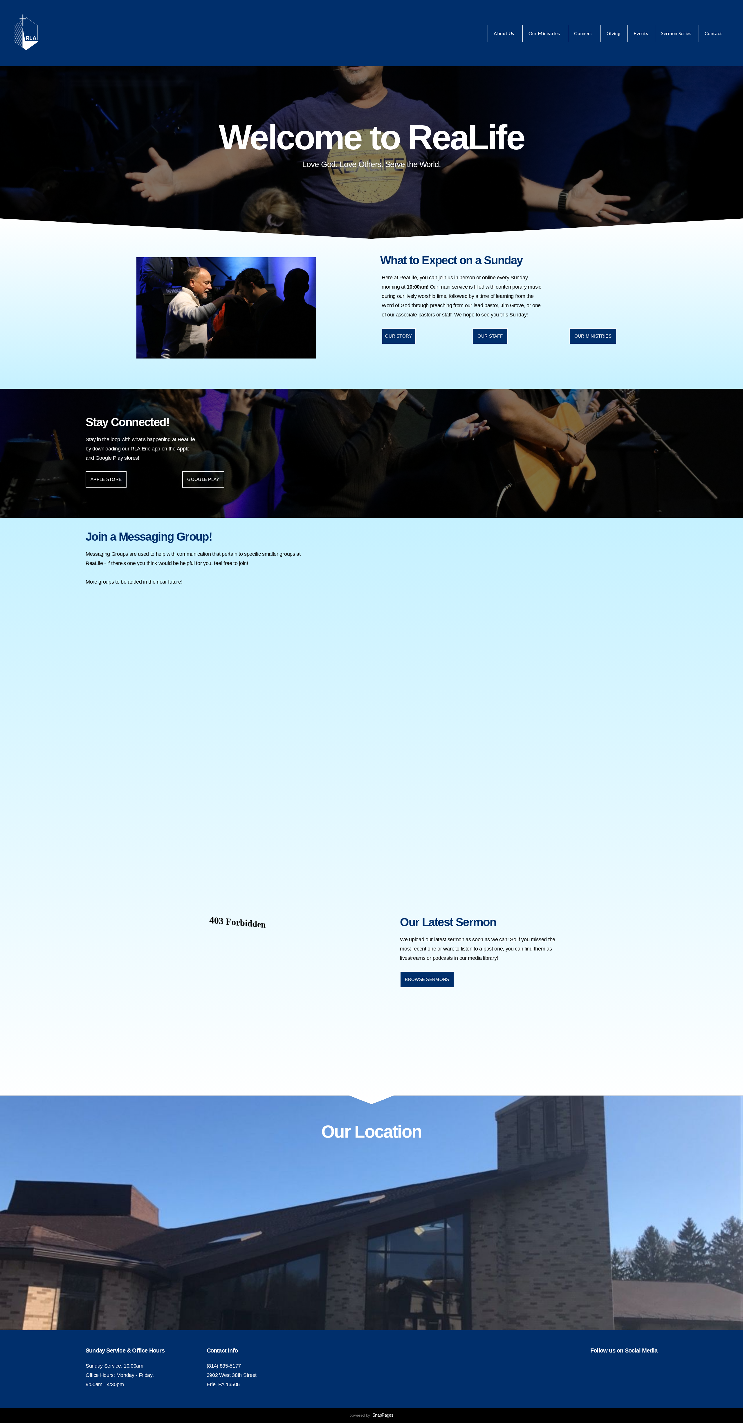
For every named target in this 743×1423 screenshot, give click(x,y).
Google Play (203, 479)
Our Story (398, 336)
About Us (504, 33)
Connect (583, 33)
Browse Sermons (427, 979)
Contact (713, 33)
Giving (614, 33)
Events (641, 33)
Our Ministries (545, 33)
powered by (371, 1415)
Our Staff (490, 336)
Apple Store (106, 479)
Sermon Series (676, 33)
